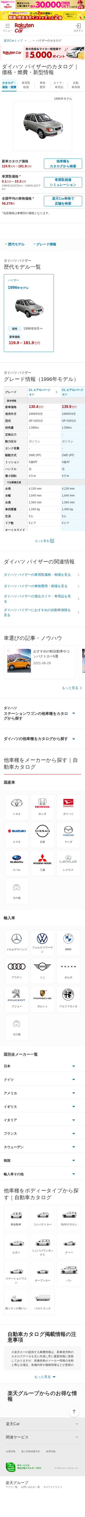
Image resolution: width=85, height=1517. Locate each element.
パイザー (13, 280)
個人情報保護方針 (30, 1451)
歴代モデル (16, 244)
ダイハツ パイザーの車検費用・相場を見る (36, 586)
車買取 (26, 85)
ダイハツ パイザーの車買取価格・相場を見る (37, 574)
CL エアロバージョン (39, 392)
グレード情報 (46, 244)
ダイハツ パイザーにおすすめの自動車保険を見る (37, 612)
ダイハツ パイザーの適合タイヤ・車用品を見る (37, 598)
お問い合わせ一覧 (30, 1487)
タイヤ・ (59, 85)
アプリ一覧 (11, 1487)
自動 (76, 85)
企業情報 (10, 1451)
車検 (42, 85)
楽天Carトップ (13, 40)
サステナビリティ (52, 1487)
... (30, 40)
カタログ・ (9, 85)
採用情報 (50, 1451)
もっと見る (42, 541)
